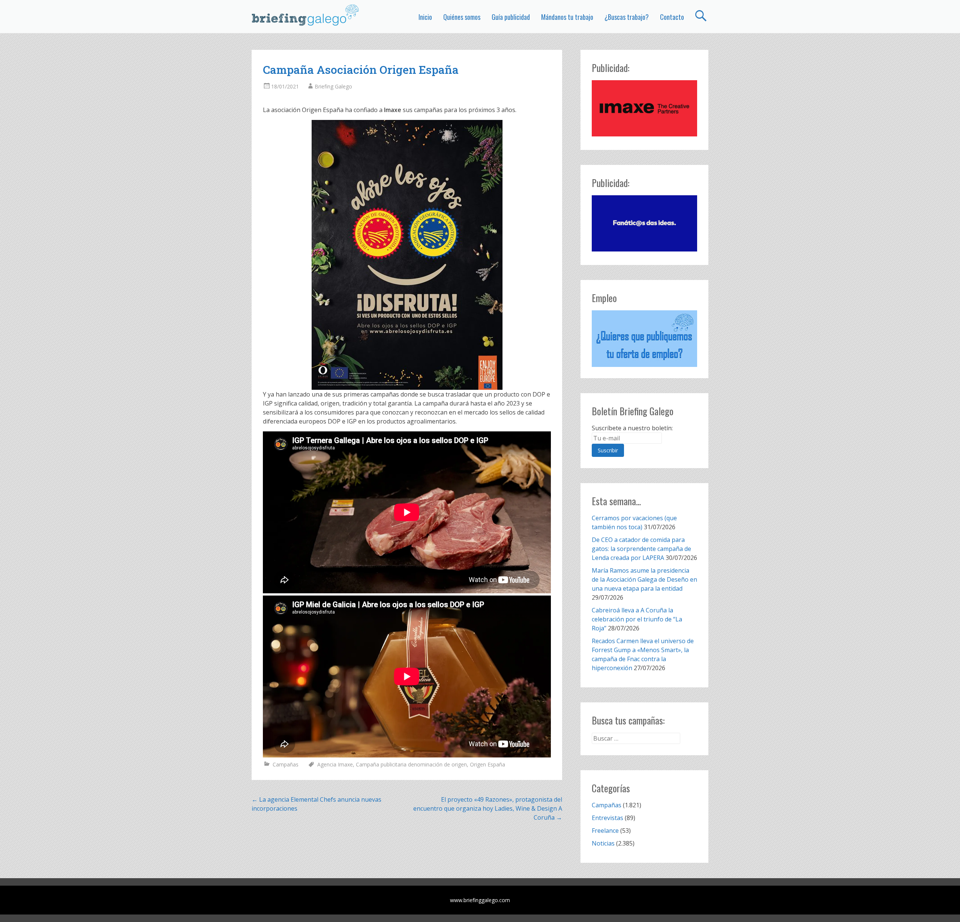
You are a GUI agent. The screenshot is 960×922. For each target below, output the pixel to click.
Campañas (285, 764)
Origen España (487, 764)
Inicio (425, 17)
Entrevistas (607, 818)
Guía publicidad (511, 17)
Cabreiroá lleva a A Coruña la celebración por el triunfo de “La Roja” (637, 619)
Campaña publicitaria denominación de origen (411, 764)
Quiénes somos (461, 17)
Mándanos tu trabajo (567, 17)
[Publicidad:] (644, 134)
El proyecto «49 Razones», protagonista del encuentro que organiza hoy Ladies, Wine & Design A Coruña (487, 808)
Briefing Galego (333, 86)
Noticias (603, 843)
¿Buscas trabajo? (626, 17)
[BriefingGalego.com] (306, 15)
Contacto (672, 17)
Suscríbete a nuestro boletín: (632, 428)
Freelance (605, 830)
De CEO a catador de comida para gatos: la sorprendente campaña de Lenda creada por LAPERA (641, 549)
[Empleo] (644, 338)
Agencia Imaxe (335, 764)
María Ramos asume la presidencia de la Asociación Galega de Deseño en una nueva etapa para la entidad (644, 579)
